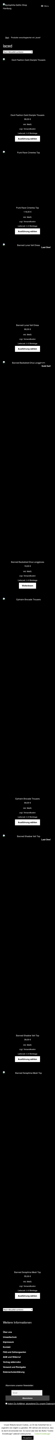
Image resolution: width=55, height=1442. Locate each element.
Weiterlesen (27, 585)
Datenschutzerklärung (14, 1371)
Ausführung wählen (27, 138)
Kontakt (6, 1346)
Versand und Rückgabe (14, 1367)
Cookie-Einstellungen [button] (42, 1433)
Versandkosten (30, 128)
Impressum (8, 1341)
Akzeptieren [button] (27, 1438)
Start (7, 37)
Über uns (7, 1332)
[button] (46, 6)
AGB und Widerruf (12, 1356)
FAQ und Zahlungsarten (14, 1352)
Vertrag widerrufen (12, 1361)
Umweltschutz (10, 1337)
